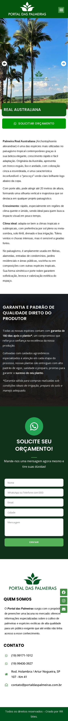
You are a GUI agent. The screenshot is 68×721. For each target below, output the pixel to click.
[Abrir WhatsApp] (58, 711)
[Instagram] (63, 600)
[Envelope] (63, 609)
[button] (61, 10)
